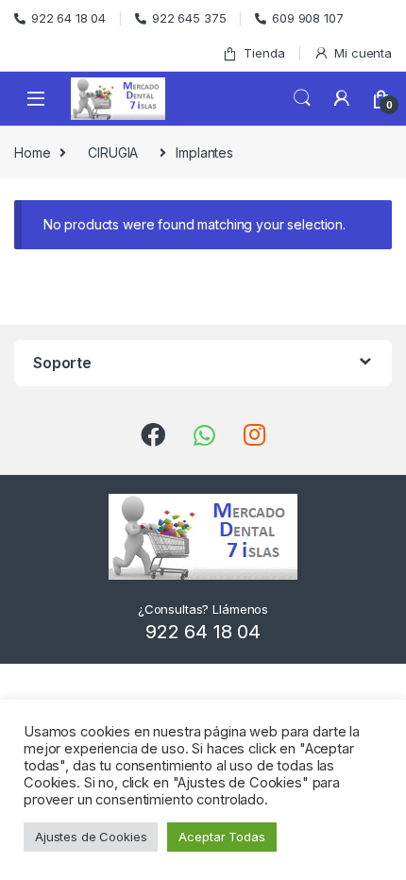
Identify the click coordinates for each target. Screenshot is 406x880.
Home (32, 152)
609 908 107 (307, 17)
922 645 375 (189, 17)
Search (302, 98)
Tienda (264, 52)
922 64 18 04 (68, 17)
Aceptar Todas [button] (221, 836)
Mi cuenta (363, 52)
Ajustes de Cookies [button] (90, 836)
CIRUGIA (113, 152)
